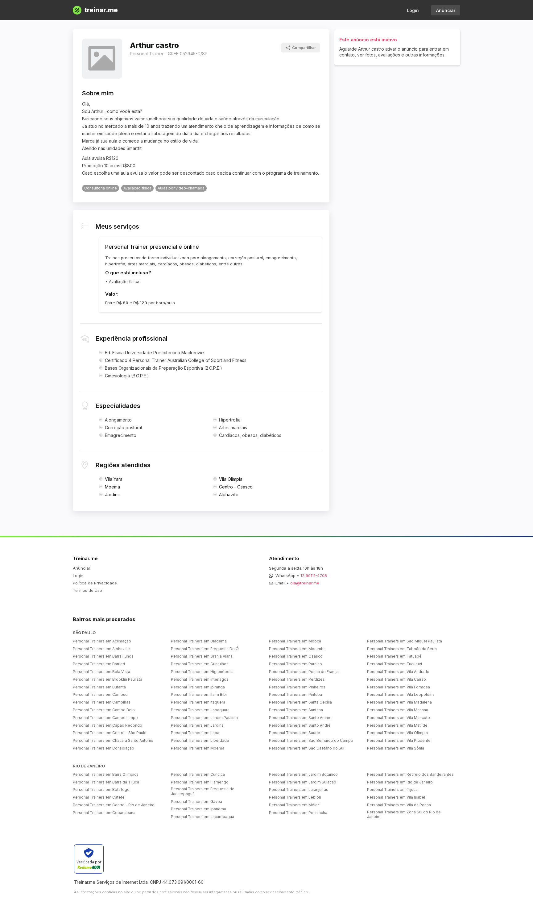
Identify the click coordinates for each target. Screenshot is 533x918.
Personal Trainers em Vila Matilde (397, 725)
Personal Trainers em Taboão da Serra (402, 648)
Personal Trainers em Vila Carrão (396, 679)
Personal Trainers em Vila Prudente (399, 740)
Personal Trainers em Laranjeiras (298, 789)
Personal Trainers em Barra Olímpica (105, 774)
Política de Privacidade (95, 582)
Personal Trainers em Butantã (99, 687)
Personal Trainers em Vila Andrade (398, 671)
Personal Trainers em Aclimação (102, 641)
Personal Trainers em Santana (296, 710)
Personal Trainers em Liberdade (200, 740)
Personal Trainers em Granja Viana (202, 656)
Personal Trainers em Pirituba (295, 694)
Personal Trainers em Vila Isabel (396, 797)
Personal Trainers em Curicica (198, 774)
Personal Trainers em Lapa (195, 732)
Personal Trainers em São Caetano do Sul (306, 748)
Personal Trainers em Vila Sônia (395, 748)
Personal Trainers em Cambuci (100, 694)
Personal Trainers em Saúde (294, 732)
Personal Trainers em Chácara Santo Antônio (113, 740)
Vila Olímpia (230, 479)
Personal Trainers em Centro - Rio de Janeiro (114, 805)
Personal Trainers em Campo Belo (104, 710)
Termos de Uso (87, 590)
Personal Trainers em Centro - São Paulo (110, 732)
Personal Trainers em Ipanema (198, 809)
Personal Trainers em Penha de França (304, 671)
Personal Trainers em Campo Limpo (105, 717)
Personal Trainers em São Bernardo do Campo (311, 740)
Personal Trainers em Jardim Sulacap (302, 782)
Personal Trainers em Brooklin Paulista (107, 679)
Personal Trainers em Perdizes (297, 679)
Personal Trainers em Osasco (296, 656)
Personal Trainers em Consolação (103, 748)
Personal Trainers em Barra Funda (103, 656)
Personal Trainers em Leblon (295, 797)
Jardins (112, 494)
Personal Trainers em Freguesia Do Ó (205, 648)
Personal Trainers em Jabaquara (200, 710)
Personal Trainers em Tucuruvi (394, 664)
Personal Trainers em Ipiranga (198, 687)
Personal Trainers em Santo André (300, 725)
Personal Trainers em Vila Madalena (399, 702)
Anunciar (445, 10)
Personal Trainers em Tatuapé (394, 656)
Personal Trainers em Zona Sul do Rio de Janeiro (404, 814)
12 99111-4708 (313, 575)
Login (413, 10)
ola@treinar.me (304, 582)
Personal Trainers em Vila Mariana (397, 710)
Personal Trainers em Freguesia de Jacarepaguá (202, 791)
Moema (112, 486)
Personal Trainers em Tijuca (392, 789)
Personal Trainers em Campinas (101, 702)
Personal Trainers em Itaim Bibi (199, 694)
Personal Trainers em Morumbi (296, 648)
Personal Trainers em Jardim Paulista (204, 717)
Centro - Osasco (236, 486)
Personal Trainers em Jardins (197, 725)
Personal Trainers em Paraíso (295, 664)
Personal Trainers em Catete (99, 797)
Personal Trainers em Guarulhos (200, 664)
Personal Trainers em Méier (294, 805)
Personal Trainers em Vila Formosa (398, 687)
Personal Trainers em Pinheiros (297, 687)
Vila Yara (113, 479)
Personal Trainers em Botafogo (101, 789)
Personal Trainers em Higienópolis (202, 671)
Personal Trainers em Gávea (196, 801)
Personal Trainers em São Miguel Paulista (404, 641)
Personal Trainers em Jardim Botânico (303, 774)
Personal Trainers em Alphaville (101, 648)
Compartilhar (304, 47)
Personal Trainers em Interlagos (200, 679)
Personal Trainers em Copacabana (104, 812)
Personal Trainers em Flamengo (200, 782)
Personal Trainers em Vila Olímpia (397, 732)
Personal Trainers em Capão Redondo (107, 725)
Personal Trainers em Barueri (99, 664)
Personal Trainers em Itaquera (198, 702)
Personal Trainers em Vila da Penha (399, 805)
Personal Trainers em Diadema (199, 641)
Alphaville (228, 494)
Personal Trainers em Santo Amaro (300, 717)
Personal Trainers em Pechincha (298, 812)
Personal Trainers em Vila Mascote (398, 717)
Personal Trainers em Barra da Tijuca (106, 782)
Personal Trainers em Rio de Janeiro (400, 782)
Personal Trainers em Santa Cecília (300, 702)
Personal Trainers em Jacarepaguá (202, 816)
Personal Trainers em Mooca (295, 641)
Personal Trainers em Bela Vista (101, 671)
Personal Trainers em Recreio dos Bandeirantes (410, 774)
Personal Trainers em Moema (197, 748)
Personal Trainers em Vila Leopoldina (401, 694)
